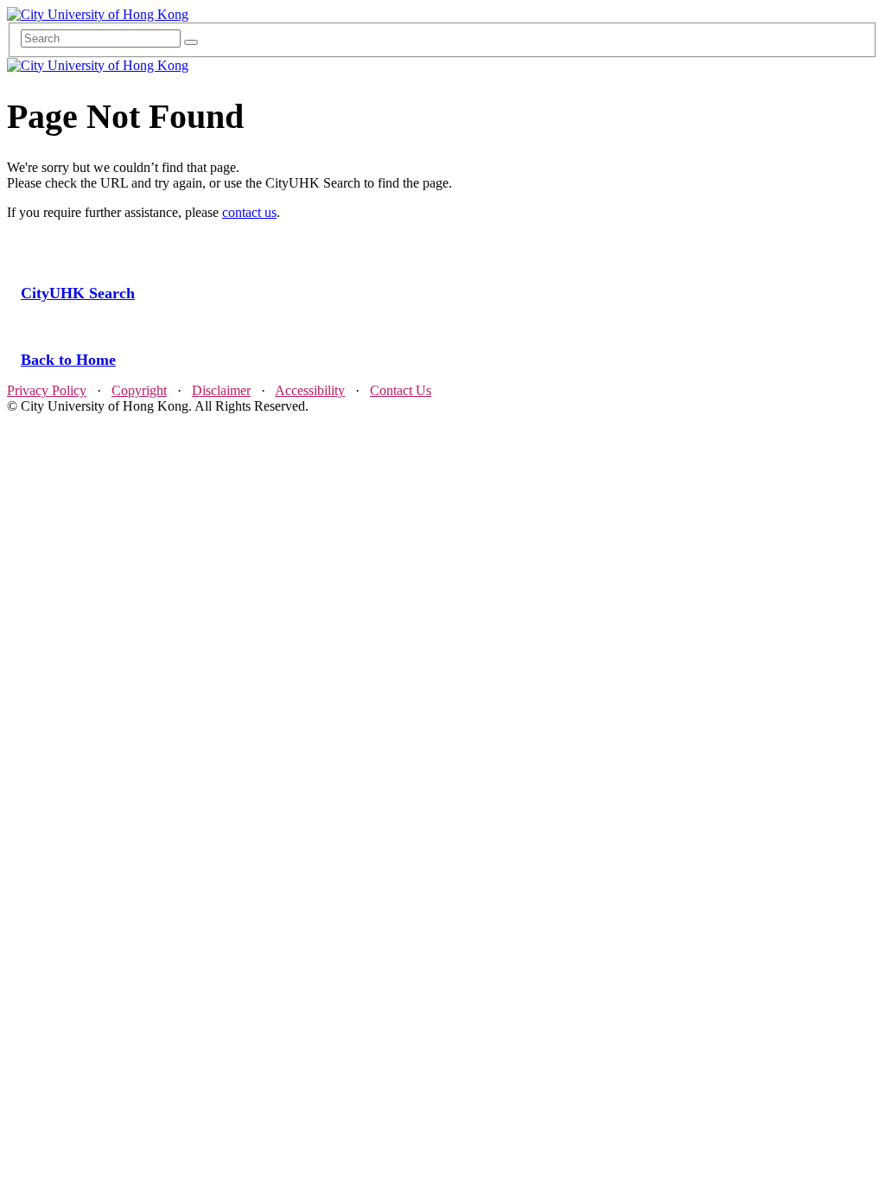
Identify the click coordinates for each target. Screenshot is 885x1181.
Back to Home (68, 359)
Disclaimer (221, 390)
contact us (249, 212)
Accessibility (310, 390)
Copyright (139, 390)
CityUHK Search (78, 293)
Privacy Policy (46, 390)
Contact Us (400, 390)
